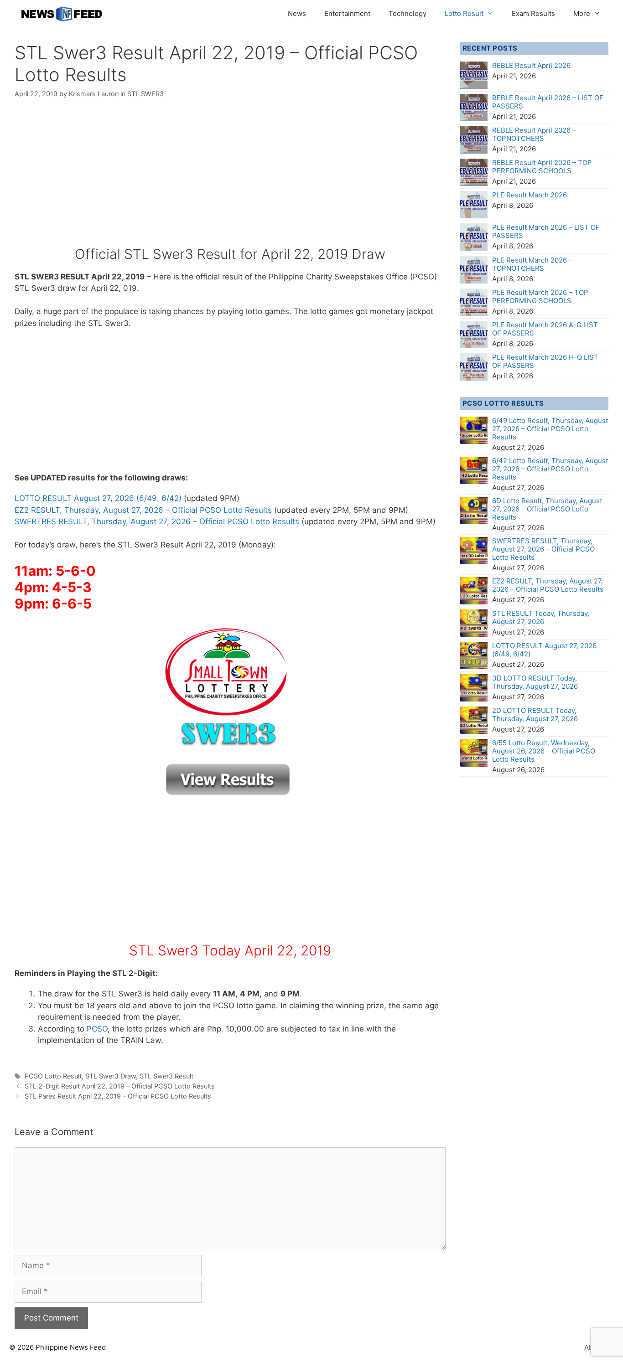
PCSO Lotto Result (53, 1076)
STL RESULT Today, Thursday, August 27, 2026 (540, 617)
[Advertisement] (230, 178)
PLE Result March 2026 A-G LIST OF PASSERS (545, 328)
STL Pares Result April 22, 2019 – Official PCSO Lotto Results (118, 1096)
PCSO (97, 1028)
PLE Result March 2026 (529, 195)
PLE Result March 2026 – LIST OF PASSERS (546, 231)
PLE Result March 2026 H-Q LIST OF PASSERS (545, 361)
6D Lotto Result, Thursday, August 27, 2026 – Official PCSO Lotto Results (547, 508)
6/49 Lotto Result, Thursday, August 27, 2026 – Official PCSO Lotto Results (550, 428)
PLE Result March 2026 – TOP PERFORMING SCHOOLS (540, 296)
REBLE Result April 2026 (531, 65)
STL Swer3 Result (166, 1076)
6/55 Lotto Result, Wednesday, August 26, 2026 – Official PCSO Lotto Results (543, 751)
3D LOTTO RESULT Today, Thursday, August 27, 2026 (535, 682)
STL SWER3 (145, 94)
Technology (407, 13)
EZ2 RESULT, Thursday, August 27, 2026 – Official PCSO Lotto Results (143, 510)
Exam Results (533, 13)
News (297, 13)
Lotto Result (464, 13)
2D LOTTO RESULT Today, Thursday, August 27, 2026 (535, 714)
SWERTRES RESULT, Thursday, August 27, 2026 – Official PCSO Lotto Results (157, 521)
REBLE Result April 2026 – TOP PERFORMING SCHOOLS (542, 166)
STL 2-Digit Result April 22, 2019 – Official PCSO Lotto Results (120, 1086)
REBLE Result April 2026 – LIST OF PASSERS (547, 101)
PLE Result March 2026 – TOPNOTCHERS (532, 264)
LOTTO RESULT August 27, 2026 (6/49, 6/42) (98, 498)
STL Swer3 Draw (110, 1076)
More (581, 13)
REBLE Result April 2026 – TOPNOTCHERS (534, 134)
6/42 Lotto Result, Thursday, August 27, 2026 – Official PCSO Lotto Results (550, 468)
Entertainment (347, 13)
